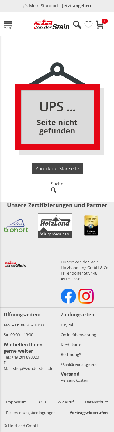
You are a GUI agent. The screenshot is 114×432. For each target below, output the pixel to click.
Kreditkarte (71, 344)
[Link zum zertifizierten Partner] (16, 225)
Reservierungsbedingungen (31, 412)
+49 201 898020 (25, 357)
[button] (14, 24)
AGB (42, 402)
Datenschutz (96, 402)
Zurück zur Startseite (57, 168)
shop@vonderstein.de (33, 368)
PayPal (67, 325)
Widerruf (66, 402)
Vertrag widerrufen (89, 412)
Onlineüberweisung (78, 334)
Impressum (16, 402)
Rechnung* (71, 354)
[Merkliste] (88, 24)
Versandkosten (74, 380)
